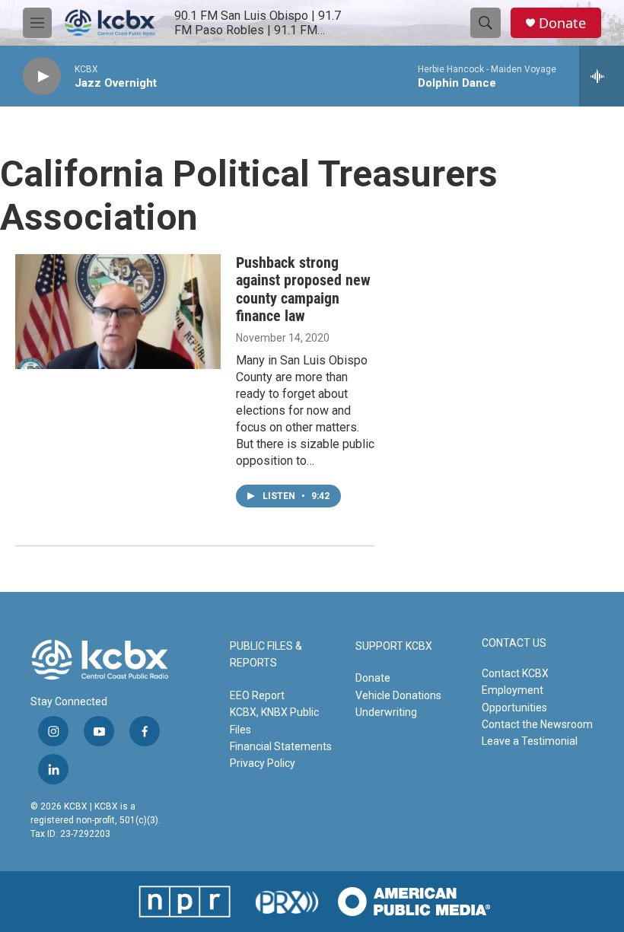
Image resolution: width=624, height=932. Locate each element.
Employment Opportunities (514, 698)
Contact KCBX (515, 673)
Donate (562, 23)
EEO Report (257, 695)
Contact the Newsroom (537, 724)
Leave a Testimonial (530, 741)
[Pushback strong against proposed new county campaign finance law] (118, 311)
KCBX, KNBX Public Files (274, 720)
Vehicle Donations (398, 695)
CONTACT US (514, 643)
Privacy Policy (262, 763)
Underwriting (386, 712)
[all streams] (601, 76)
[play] (42, 76)
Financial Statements (281, 746)
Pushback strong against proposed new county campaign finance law (303, 289)
